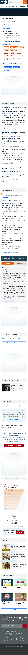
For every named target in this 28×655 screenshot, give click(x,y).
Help (8, 631)
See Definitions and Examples (13, 526)
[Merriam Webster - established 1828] (5, 2)
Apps (19, 631)
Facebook (6, 639)
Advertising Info (9, 633)
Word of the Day (13, 520)
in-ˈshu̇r (4, 24)
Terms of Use (18, 634)
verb (13, 21)
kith (13, 523)
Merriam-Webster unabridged (14, 445)
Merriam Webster (5, 619)
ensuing (4, 338)
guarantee (20, 263)
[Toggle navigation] (2, 2)
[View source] (4, 213)
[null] (16, 523)
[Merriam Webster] (13, 517)
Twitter (11, 639)
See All (13, 610)
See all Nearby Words (13, 343)
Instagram (22, 639)
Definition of (6, 28)
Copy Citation (15, 420)
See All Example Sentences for (13, 252)
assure (8, 263)
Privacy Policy (10, 634)
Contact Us (19, 633)
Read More (5, 197)
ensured (20, 338)
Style (3, 406)
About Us (13, 631)
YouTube (16, 639)
